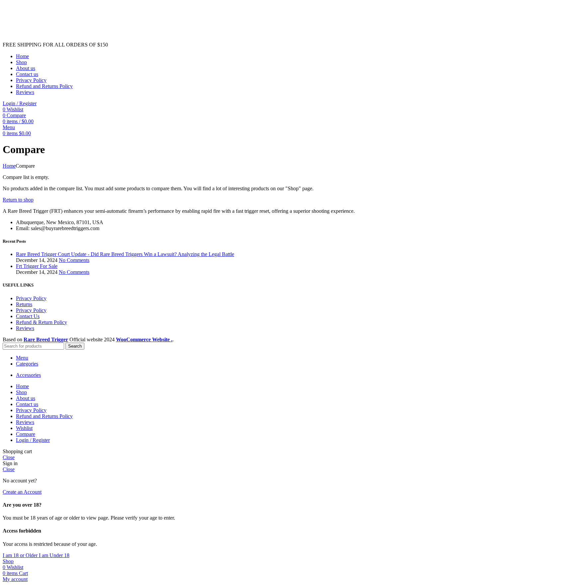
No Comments (74, 260)
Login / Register (33, 440)
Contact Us (28, 316)
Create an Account (22, 492)
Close (9, 457)
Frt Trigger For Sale (36, 266)
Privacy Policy (31, 298)
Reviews (25, 328)
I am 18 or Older (21, 555)
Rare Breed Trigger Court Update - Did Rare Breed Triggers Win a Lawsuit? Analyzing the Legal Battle (125, 254)
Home (9, 166)
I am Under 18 (54, 555)
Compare (25, 434)
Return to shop (18, 200)
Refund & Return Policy (41, 322)
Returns (24, 304)
